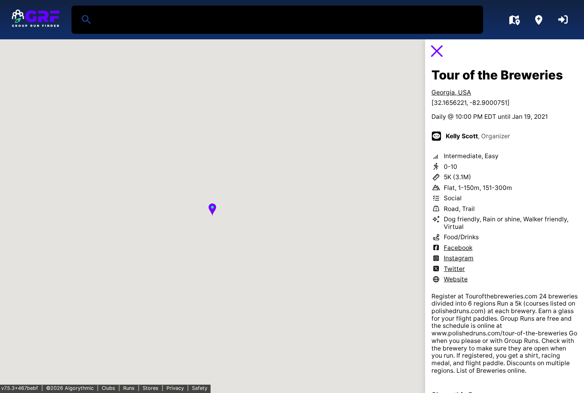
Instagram (459, 258)
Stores (151, 388)
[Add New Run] (539, 20)
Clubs (108, 388)
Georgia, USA (451, 92)
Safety (199, 388)
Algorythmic (79, 388)
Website (456, 279)
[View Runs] (514, 20)
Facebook (458, 248)
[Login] (563, 20)
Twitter (454, 269)
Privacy (175, 388)
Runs (129, 388)
